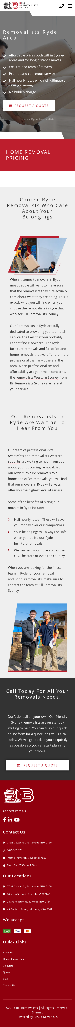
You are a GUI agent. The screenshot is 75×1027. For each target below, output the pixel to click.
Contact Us (9, 985)
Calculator (8, 965)
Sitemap (37, 1012)
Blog (5, 979)
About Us (8, 952)
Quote (6, 972)
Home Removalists (13, 959)
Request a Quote (31, 106)
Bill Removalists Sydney (40, 314)
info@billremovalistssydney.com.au (26, 857)
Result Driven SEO (46, 1017)
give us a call (58, 734)
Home (24, 119)
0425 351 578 (14, 850)
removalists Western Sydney (37, 377)
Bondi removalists (28, 579)
